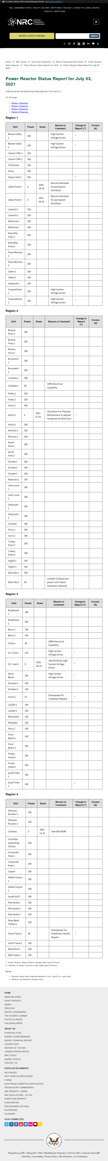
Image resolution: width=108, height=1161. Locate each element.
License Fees (11, 1044)
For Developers (13, 1023)
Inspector (90, 1153)
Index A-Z (49, 11)
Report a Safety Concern (32, 36)
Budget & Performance (17, 1037)
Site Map (26, 1156)
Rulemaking (10, 1110)
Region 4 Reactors (20, 112)
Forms (8, 1080)
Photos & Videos (13, 1019)
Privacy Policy (51, 1156)
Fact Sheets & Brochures (18, 1076)
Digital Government (15, 1012)
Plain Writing (11, 1102)
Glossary (9, 1114)
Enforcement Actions (16, 1106)
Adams (7, 1004)
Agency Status (12, 1059)
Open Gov (9, 1008)
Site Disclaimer (65, 1156)
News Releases (12, 997)
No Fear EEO (74, 1153)
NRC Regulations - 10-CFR (18, 1095)
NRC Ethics (10, 1055)
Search (94, 36)
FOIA (40, 1153)
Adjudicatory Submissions (19, 1087)
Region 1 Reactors (20, 103)
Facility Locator (41, 8)
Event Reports (12, 1001)
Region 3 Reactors (20, 109)
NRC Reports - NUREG (16, 1091)
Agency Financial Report (18, 1040)
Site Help (67, 8)
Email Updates (93, 8)
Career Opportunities (16, 1051)
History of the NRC (15, 1048)
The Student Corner (15, 1016)
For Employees (81, 1156)
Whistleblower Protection (55, 1153)
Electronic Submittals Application (23, 1084)
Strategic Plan (12, 1033)
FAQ (10, 8)
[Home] (50, 22)
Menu (97, 22)
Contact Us (79, 8)
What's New (56, 8)
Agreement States (23, 8)
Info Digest (10, 1072)
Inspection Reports (15, 1099)
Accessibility (37, 1156)
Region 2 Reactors (20, 106)
